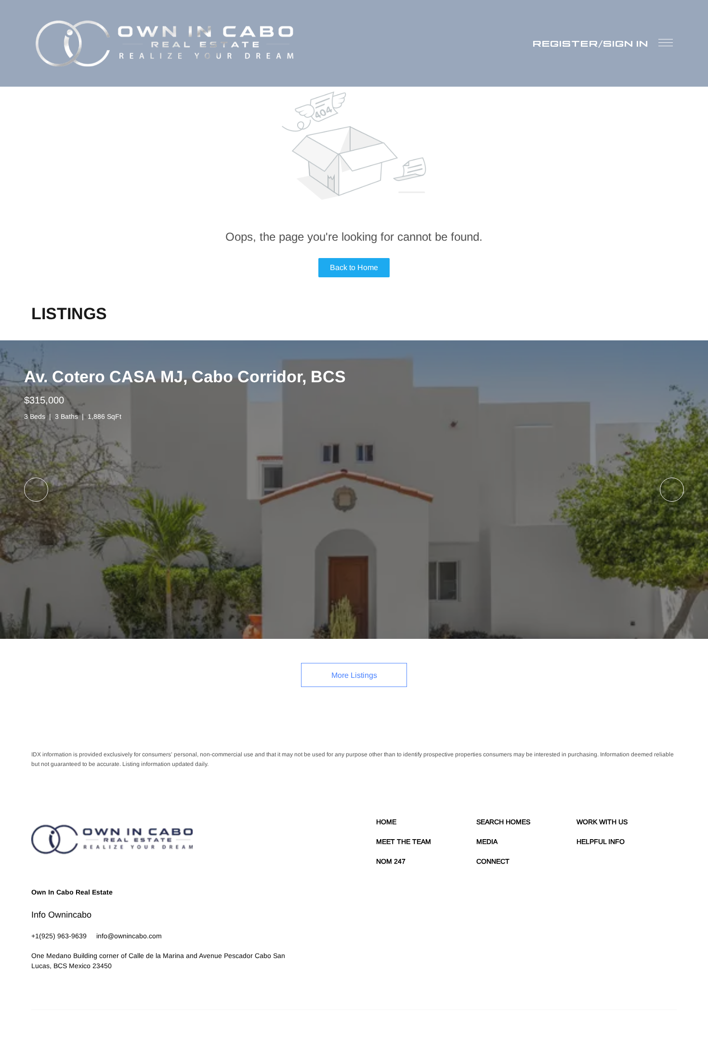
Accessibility (660, 1034)
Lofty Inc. (75, 1034)
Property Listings (593, 1034)
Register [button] (565, 43)
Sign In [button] (626, 43)
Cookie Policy (492, 1034)
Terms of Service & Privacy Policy (426, 1034)
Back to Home (354, 267)
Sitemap (630, 1034)
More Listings (354, 675)
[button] (165, 43)
